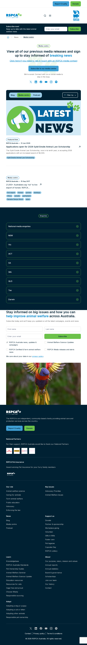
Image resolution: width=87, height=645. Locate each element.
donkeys (37, 192)
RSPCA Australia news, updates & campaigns (22, 343)
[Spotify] (56, 82)
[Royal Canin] (9, 451)
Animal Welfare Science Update (19, 576)
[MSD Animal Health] (24, 451)
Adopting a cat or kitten (15, 610)
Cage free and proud (14, 588)
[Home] (8, 37)
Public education (13, 502)
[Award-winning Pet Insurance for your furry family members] (11, 474)
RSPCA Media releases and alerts (60, 349)
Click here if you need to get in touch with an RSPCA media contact (43, 60)
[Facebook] (41, 82)
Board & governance (53, 573)
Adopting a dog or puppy (16, 606)
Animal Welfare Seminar (16, 573)
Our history (49, 584)
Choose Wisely (12, 592)
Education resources (14, 580)
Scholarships (50, 576)
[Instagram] (51, 82)
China (9, 196)
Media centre (11, 524)
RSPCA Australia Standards (17, 565)
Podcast (9, 528)
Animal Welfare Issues (54, 495)
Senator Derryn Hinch (15, 199)
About (47, 557)
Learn (8, 557)
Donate (48, 520)
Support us (49, 516)
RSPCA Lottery (51, 551)
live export (11, 192)
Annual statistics (51, 569)
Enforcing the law (13, 510)
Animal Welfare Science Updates (60, 342)
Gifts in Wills (50, 536)
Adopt (8, 601)
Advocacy (10, 506)
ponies (28, 192)
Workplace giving (52, 528)
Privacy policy (39, 633)
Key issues (49, 487)
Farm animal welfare (14, 499)
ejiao (28, 199)
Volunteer (49, 532)
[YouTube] (46, 82)
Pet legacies (50, 543)
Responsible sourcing (14, 596)
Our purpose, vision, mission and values (61, 561)
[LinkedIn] (36, 82)
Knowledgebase (12, 561)
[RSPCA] (14, 15)
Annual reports (51, 565)
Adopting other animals (15, 613)
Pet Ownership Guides (15, 569)
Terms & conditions (54, 633)
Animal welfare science (15, 491)
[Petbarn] (17, 451)
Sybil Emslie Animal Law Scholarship (20, 158)
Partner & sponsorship (54, 524)
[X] (30, 82)
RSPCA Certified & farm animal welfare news (24, 350)
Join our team (51, 580)
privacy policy (37, 356)
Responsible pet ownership (17, 617)
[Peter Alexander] (32, 451)
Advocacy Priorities (53, 491)
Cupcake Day (50, 547)
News (16, 37)
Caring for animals (13, 495)
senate (17, 196)
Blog (8, 520)
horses (20, 192)
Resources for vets (14, 584)
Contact (48, 588)
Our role (9, 487)
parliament (27, 196)
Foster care (49, 539)
